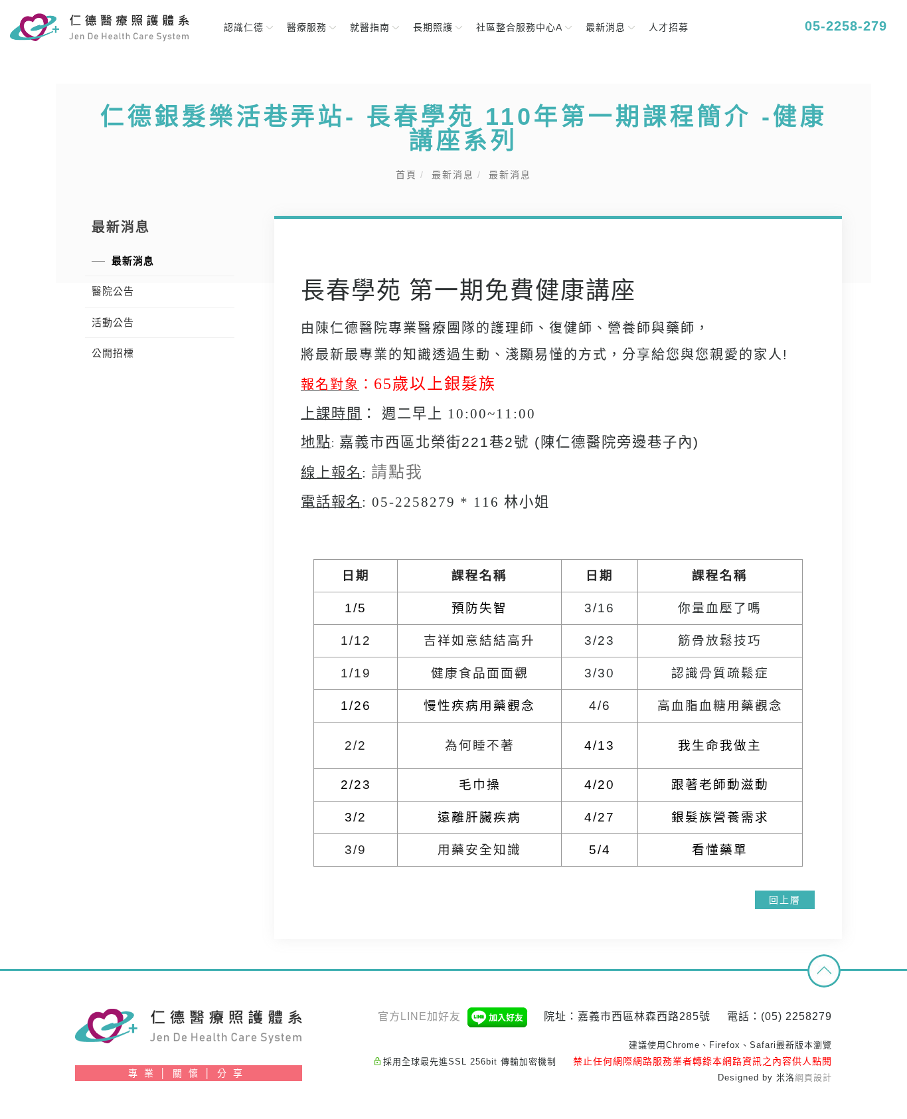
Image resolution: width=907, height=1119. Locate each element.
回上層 (785, 900)
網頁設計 (813, 1077)
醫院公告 (113, 291)
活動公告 (113, 322)
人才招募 (669, 27)
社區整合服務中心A (519, 27)
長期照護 (433, 27)
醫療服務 (307, 27)
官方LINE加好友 (421, 1016)
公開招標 (113, 353)
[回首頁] (99, 28)
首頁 (406, 174)
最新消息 (605, 27)
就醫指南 (370, 27)
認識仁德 (244, 27)
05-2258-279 (843, 26)
